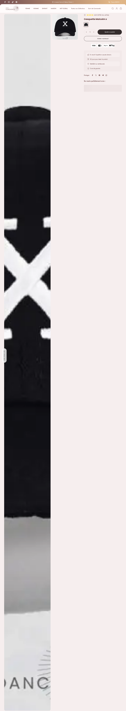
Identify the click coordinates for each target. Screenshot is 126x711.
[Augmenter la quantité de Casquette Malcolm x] (94, 32)
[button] (4, 355)
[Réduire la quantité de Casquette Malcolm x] (86, 32)
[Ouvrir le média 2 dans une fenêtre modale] (65, 27)
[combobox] (115, 2)
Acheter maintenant (102, 39)
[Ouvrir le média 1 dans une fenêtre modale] (27, 362)
